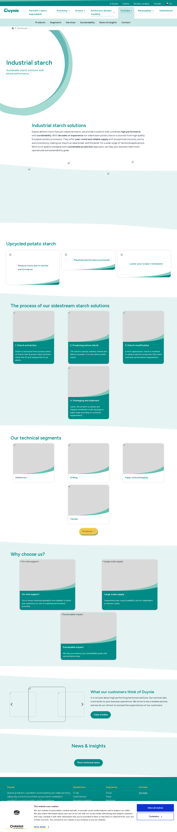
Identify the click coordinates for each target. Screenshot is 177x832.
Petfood (110, 800)
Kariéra (126, 4)
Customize (154, 816)
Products (40, 22)
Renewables (144, 10)
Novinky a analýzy (141, 4)
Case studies (101, 714)
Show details (40, 827)
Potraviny (62, 10)
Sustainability (87, 22)
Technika (125, 10)
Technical (22, 28)
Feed (108, 796)
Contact (125, 22)
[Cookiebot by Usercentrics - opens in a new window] (16, 827)
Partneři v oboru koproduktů (38, 12)
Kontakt (157, 4)
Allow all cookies (155, 808)
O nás (76, 792)
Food (108, 792)
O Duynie (114, 4)
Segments (55, 22)
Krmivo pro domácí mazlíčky (101, 12)
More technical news (88, 762)
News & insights (108, 22)
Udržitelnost (166, 10)
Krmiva (79, 10)
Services (70, 22)
